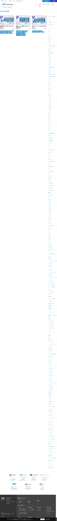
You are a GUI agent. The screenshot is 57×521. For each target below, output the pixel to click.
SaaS (49, 199)
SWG (49, 220)
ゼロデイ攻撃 (51, 356)
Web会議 (50, 22)
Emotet (50, 88)
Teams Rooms (51, 225)
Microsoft (50, 159)
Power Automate (51, 185)
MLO (49, 164)
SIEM (49, 213)
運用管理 (50, 275)
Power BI (50, 187)
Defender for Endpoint (52, 76)
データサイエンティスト (52, 382)
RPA (49, 197)
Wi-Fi (49, 242)
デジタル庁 (50, 370)
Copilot (50, 60)
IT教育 (50, 135)
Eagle (49, 83)
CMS (49, 55)
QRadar (50, 192)
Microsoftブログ (51, 24)
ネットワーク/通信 (51, 406)
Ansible (50, 36)
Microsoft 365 (51, 171)
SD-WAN (50, 206)
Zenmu (50, 256)
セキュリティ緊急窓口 (52, 354)
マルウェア (24, 34)
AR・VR (50, 38)
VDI (49, 230)
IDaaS (50, 116)
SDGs (49, 204)
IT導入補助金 (51, 140)
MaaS (49, 152)
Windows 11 (50, 246)
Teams (50, 223)
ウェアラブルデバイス (52, 272)
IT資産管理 (50, 138)
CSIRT (50, 62)
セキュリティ (51, 351)
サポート (50, 330)
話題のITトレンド (51, 467)
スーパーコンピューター (52, 344)
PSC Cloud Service (48, 507)
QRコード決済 (51, 194)
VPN (49, 232)
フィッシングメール (19, 34)
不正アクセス (23, 35)
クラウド (50, 310)
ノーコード (50, 408)
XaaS (49, 251)
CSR (49, 64)
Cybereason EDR (51, 67)
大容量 (50, 361)
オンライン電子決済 (52, 284)
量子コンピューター (52, 460)
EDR (49, 86)
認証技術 (50, 403)
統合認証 (50, 394)
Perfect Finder (39, 507)
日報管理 (50, 401)
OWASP (50, 178)
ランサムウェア (18, 35)
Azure (49, 43)
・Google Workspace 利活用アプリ (23, 512)
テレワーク (50, 377)
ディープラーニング (52, 368)
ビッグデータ (51, 415)
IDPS (49, 119)
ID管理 (50, 121)
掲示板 (50, 318)
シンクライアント (51, 342)
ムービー (29, 500)
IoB (49, 126)
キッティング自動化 (52, 298)
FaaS (49, 95)
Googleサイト (51, 107)
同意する (42, 519)
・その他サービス (48, 513)
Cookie (50, 57)
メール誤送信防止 (51, 446)
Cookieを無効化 (47, 519)
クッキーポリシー (24, 519)
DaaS (49, 69)
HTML (49, 109)
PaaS (49, 180)
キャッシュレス (51, 301)
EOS (49, 90)
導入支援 (50, 396)
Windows (50, 244)
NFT (49, 168)
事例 (49, 337)
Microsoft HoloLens (52, 161)
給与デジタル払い (51, 303)
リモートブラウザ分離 (52, 458)
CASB (50, 50)
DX (49, 81)
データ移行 (50, 380)
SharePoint (50, 211)
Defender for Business (52, 74)
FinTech (50, 100)
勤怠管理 (50, 308)
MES (49, 154)
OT (49, 173)
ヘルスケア (50, 434)
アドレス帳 (50, 263)
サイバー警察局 (51, 325)
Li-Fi (49, 147)
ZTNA (49, 258)
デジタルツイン (51, 375)
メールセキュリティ (52, 448)
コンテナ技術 (51, 323)
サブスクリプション (52, 328)
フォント (50, 420)
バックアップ (51, 413)
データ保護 (50, 389)
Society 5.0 (50, 218)
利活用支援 (50, 455)
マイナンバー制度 (51, 439)
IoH (49, 128)
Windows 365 (51, 249)
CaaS (49, 48)
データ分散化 (51, 387)
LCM (49, 145)
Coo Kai (20, 507)
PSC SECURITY (30, 507)
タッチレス (50, 363)
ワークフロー (51, 465)
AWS (49, 41)
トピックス (20, 500)
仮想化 (50, 289)
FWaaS (50, 102)
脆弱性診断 (50, 349)
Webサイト (50, 239)
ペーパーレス (51, 432)
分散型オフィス (51, 429)
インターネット (51, 270)
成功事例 (38, 500)
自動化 (50, 335)
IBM (49, 114)
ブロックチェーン (51, 427)
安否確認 (50, 265)
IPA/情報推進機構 (51, 133)
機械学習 (50, 296)
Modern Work (51, 166)
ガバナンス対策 (51, 291)
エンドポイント (51, 282)
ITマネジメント (51, 142)
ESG (49, 93)
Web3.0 (50, 237)
